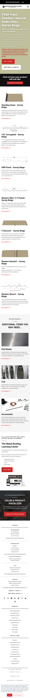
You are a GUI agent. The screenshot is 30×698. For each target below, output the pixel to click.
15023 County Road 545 (14, 567)
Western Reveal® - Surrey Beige (13, 262)
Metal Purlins (15, 618)
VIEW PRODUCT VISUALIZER (15, 82)
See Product (6, 118)
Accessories (7, 414)
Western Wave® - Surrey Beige (13, 295)
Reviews (15, 658)
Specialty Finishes (15, 622)
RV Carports (15, 632)
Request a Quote (14, 590)
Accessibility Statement (15, 680)
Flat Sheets (7, 349)
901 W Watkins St (15, 532)
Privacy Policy (15, 672)
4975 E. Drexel (15, 548)
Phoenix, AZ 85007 (15, 533)
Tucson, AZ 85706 (15, 549)
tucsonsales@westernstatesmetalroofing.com (15, 554)
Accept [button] (9, 695)
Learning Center (15, 651)
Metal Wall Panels (15, 613)
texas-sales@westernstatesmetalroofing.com (15, 574)
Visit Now (7, 469)
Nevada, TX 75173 (15, 569)
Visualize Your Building (15, 514)
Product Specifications (15, 656)
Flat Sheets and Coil (15, 615)
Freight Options (15, 663)
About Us (15, 640)
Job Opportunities (15, 647)
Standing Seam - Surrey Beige (12, 106)
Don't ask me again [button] (18, 695)
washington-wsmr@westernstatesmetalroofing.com (15, 587)
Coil (3, 382)
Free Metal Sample (14, 593)
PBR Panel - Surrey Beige (13, 167)
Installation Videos (15, 644)
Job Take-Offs (15, 649)
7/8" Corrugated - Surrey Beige (13, 135)
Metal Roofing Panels (15, 611)
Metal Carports (15, 629)
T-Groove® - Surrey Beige (13, 231)
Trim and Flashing (15, 661)
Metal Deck (15, 627)
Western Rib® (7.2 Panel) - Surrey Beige (14, 199)
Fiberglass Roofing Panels (15, 620)
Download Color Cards (15, 642)
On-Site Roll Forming (15, 654)
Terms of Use (15, 676)
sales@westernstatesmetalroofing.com (15, 538)
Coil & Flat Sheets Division (15, 556)
